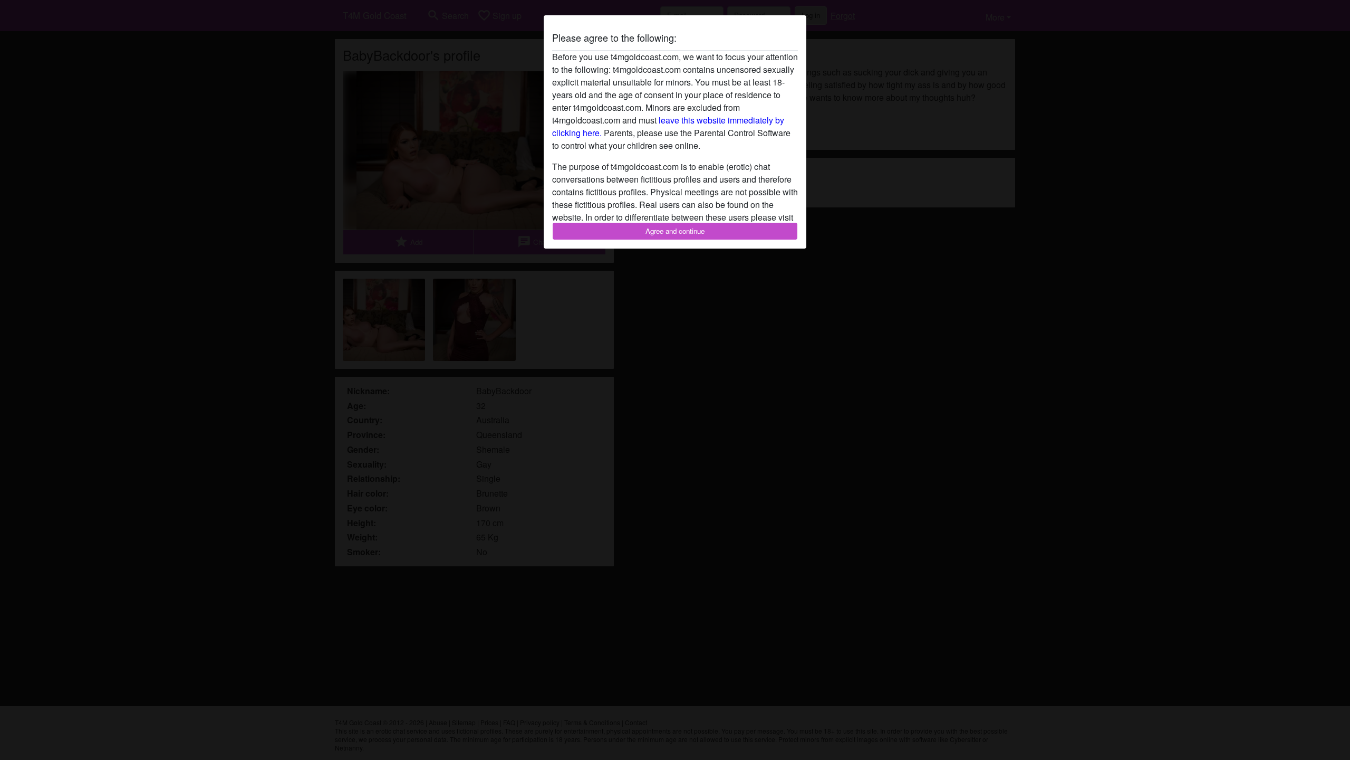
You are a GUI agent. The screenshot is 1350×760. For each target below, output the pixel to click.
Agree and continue (675, 231)
